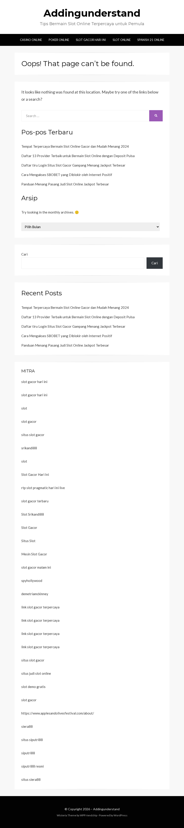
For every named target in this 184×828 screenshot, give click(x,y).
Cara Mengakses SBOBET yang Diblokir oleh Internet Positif (66, 175)
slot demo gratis (33, 687)
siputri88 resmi (32, 766)
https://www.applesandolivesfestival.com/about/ (57, 713)
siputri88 (28, 753)
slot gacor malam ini (36, 567)
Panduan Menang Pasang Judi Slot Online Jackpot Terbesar (65, 184)
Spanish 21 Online (150, 40)
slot (24, 408)
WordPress (120, 815)
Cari (24, 254)
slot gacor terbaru (34, 501)
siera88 (27, 726)
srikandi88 (29, 448)
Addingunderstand (92, 13)
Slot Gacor (29, 527)
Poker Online (59, 40)
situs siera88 (31, 779)
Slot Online (122, 40)
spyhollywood (31, 581)
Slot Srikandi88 (32, 514)
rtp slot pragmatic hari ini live (43, 488)
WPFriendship (88, 815)
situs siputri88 (32, 740)
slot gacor (29, 421)
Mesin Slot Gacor (34, 554)
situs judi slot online (36, 673)
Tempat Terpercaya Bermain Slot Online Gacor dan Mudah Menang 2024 (75, 146)
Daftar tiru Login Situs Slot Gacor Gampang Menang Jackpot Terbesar (73, 165)
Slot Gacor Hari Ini (91, 40)
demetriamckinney (34, 594)
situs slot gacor (32, 435)
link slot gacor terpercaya (40, 607)
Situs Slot (28, 541)
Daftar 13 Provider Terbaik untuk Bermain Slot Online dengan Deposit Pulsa (78, 156)
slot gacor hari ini (34, 382)
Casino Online (31, 40)
